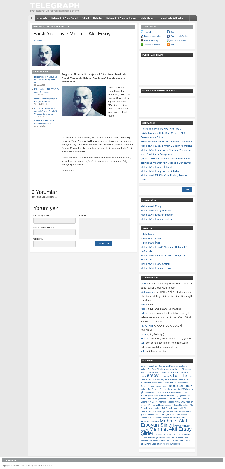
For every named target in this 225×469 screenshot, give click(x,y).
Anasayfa (42, 18)
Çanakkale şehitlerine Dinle (176, 437)
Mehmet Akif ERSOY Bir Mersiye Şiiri (167, 395)
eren (143, 283)
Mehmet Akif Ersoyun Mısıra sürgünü (156, 418)
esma (144, 304)
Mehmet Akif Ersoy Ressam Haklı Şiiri (171, 408)
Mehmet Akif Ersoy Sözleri (64, 18)
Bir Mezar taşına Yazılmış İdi (169, 369)
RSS (172, 45)
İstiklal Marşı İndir (150, 242)
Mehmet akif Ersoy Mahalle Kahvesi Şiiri (165, 405)
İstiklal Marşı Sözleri (149, 444)
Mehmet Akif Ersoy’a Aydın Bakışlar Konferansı (167, 145)
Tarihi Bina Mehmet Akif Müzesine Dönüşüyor (166, 162)
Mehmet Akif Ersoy (57, 27)
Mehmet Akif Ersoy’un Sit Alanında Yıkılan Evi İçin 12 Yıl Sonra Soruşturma (45, 111)
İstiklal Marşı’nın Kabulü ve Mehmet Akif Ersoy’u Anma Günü (45, 80)
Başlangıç (39, 27)
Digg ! (173, 32)
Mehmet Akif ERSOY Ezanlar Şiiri (175, 399)
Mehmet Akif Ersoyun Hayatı (156, 268)
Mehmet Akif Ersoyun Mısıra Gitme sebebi (169, 414)
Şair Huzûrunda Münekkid (169, 444)
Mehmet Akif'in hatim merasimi (164, 383)
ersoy (153, 375)
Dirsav (143, 376)
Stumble (182, 40)
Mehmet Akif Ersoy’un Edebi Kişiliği (160, 171)
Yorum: (82, 216)
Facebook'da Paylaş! (179, 36)
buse (143, 334)
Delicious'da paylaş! (152, 36)
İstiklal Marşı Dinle (151, 238)
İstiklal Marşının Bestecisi (159, 441)
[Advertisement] (103, 50)
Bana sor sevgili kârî (149, 366)
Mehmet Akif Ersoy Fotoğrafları (154, 402)
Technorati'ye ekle (152, 45)
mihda (144, 313)
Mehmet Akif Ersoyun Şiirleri (156, 218)
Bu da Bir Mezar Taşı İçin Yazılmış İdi (174, 372)
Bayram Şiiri (164, 366)
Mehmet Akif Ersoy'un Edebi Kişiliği (155, 389)
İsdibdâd (144, 441)
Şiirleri (85, 18)
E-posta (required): (44, 227)
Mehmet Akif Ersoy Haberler (156, 210)
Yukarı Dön (10, 460)
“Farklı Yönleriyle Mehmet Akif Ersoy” (161, 128)
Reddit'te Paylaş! (151, 40)
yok (142, 342)
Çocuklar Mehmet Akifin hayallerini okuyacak (165, 158)
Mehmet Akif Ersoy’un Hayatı (121, 18)
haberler (180, 376)
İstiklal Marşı (146, 18)
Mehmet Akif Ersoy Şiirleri (166, 431)
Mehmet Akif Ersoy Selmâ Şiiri (153, 411)
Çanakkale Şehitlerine (172, 18)
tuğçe (144, 308)
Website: (38, 239)
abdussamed (148, 291)
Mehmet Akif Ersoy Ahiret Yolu (157, 392)
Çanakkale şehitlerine (155, 437)
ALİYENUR (147, 325)
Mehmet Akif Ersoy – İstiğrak (156, 166)
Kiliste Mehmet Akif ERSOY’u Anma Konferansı (166, 141)
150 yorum (37, 40)
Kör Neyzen (162, 379)
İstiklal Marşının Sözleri (180, 441)
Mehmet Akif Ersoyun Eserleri (157, 214)
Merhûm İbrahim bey (164, 434)
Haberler (97, 18)
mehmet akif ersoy (180, 385)
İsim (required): (41, 216)
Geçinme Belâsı (166, 376)
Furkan (145, 338)
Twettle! (147, 32)
